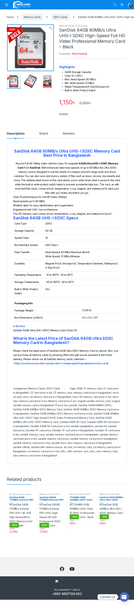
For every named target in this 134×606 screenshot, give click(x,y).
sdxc (92, 451)
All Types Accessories (20, 494)
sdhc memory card (77, 451)
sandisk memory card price (53, 438)
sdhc (63, 451)
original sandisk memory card (93, 401)
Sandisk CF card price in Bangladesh (73, 430)
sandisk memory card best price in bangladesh (72, 434)
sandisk (73, 405)
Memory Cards (32, 17)
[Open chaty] (124, 597)
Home (10, 17)
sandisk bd (100, 426)
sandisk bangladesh (81, 426)
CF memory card (62, 392)
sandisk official (21, 447)
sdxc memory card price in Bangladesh (35, 455)
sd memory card (82, 447)
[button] (50, 28)
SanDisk (63, 114)
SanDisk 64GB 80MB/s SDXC (95, 405)
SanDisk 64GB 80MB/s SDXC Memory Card (37, 409)
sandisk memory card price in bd (31, 442)
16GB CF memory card (89, 388)
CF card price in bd (41, 392)
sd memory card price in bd (43, 451)
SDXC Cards (60, 17)
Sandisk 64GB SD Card (73, 421)
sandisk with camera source (46, 447)
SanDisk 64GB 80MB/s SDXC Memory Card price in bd (61, 413)
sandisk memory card (32, 434)
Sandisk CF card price (38, 430)
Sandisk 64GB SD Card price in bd (49, 426)
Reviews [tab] (69, 133)
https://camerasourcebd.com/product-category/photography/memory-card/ (61, 363)
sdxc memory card (106, 451)
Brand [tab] (43, 133)
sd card (68, 447)
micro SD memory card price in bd (92, 396)
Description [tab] (15, 133)
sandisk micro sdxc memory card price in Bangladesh (81, 442)
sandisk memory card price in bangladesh (93, 438)
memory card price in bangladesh (92, 392)
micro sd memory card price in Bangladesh (47, 396)
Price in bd (61, 405)
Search (115, 5)
